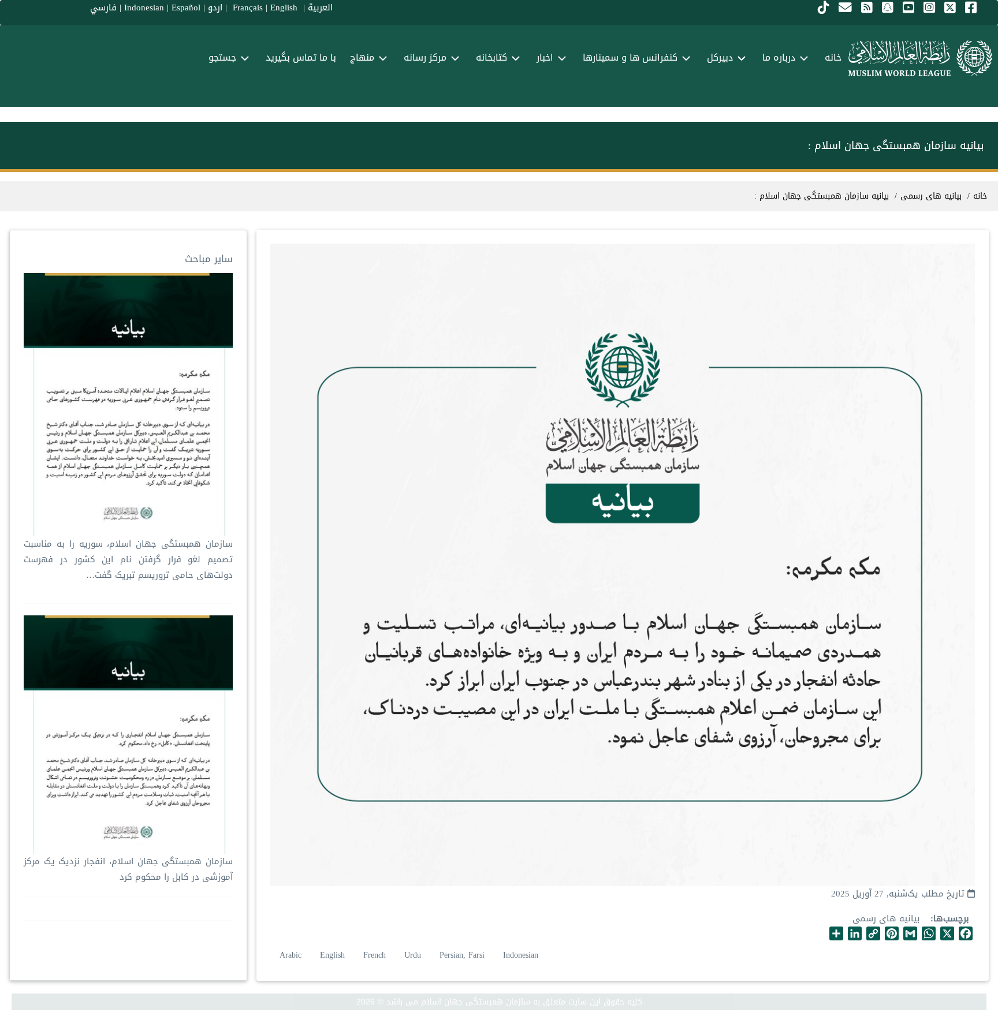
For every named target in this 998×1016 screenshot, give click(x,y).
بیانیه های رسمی (886, 918)
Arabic (290, 955)
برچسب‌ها (951, 919)
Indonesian (520, 955)
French (374, 955)
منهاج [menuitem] (362, 57)
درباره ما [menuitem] (778, 57)
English (332, 955)
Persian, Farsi (462, 955)
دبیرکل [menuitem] (720, 57)
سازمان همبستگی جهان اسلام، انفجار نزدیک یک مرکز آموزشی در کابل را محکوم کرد (128, 869)
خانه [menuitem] (833, 57)
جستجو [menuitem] (222, 57)
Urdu (412, 955)
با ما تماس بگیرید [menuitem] (301, 57)
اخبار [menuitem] (545, 57)
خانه (980, 196)
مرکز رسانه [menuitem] (425, 57)
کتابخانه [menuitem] (491, 57)
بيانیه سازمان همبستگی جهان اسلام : (821, 196)
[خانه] (920, 58)
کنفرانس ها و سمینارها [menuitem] (630, 57)
